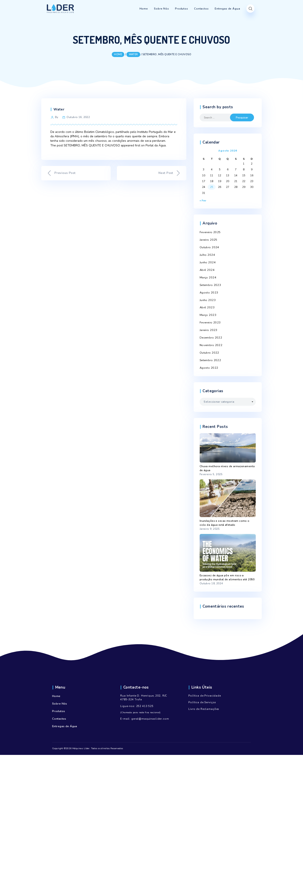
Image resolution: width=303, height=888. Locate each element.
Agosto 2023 (209, 293)
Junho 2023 (208, 300)
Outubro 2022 (209, 353)
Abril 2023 (207, 307)
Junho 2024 (208, 262)
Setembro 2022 (210, 360)
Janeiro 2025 (208, 240)
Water (58, 109)
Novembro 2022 (211, 345)
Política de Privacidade (204, 695)
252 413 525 (144, 706)
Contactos (59, 719)
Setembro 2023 (210, 285)
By (56, 117)
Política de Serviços (202, 702)
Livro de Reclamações (203, 709)
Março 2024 (208, 278)
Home (56, 696)
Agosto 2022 (209, 368)
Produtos (58, 711)
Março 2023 (208, 315)
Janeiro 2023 (208, 330)
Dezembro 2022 (211, 338)
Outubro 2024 (209, 247)
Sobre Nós (59, 704)
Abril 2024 (207, 270)
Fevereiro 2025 (210, 232)
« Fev (203, 200)
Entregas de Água (64, 726)
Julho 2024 (207, 255)
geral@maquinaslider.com (150, 719)
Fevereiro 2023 (210, 323)
